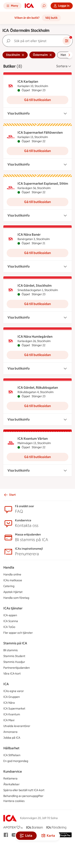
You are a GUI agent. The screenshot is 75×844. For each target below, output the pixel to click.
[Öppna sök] (44, 5)
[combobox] (33, 41)
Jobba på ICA (11, 737)
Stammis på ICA (15, 643)
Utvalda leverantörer (16, 726)
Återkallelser (11, 784)
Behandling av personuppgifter (23, 796)
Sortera (62, 66)
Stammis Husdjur (14, 662)
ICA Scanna (10, 621)
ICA (6, 684)
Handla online (12, 574)
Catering (8, 586)
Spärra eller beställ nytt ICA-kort (23, 790)
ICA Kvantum (11, 714)
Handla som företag (16, 598)
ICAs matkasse (12, 580)
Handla (8, 567)
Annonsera (10, 732)
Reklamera (10, 778)
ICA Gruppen (11, 697)
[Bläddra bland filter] (69, 55)
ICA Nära (9, 703)
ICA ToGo (9, 627)
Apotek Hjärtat (12, 592)
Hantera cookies (14, 801)
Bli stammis (10, 650)
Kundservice (12, 771)
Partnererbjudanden (16, 668)
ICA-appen (10, 615)
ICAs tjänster (12, 608)
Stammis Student (14, 656)
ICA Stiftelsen (11, 755)
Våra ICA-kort (12, 673)
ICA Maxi (8, 720)
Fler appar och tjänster (18, 633)
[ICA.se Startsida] (29, 5)
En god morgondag (15, 761)
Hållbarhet (11, 748)
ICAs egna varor (13, 691)
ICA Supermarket (14, 708)
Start (12, 495)
